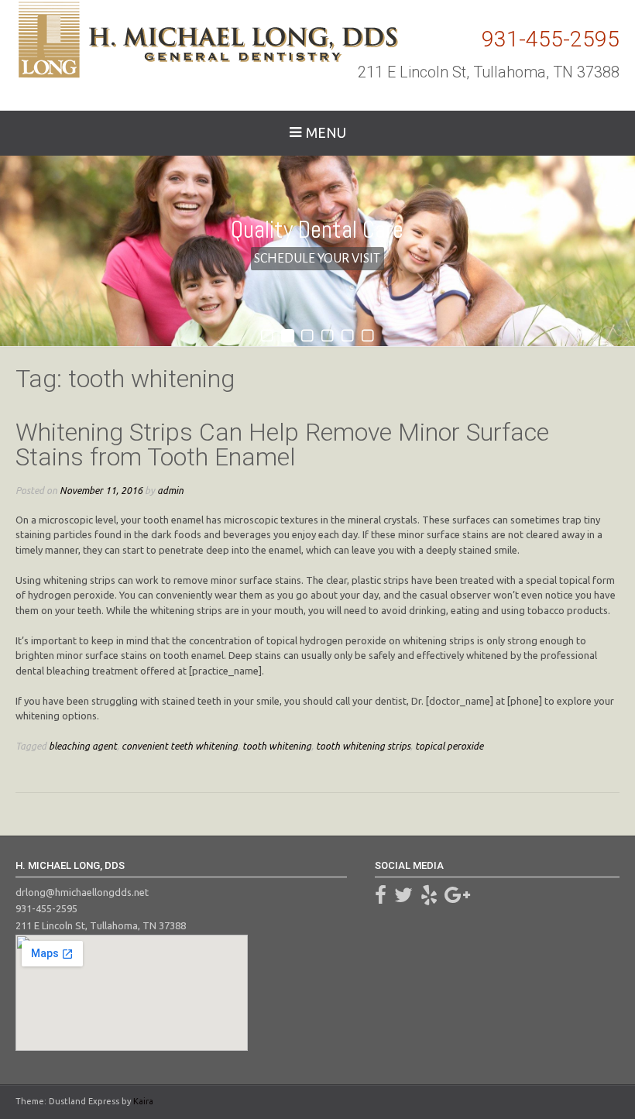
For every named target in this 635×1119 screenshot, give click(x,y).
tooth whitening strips (363, 745)
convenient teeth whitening (180, 745)
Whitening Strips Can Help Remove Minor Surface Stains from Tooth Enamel (282, 444)
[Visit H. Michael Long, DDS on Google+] (457, 898)
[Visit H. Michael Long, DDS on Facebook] (380, 898)
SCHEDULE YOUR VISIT (317, 259)
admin (170, 490)
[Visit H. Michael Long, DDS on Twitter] (403, 898)
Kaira (143, 1101)
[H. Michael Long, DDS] (206, 40)
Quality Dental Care (317, 229)
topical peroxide (449, 745)
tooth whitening (276, 745)
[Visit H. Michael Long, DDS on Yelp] (429, 898)
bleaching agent (83, 745)
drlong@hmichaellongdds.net (82, 892)
